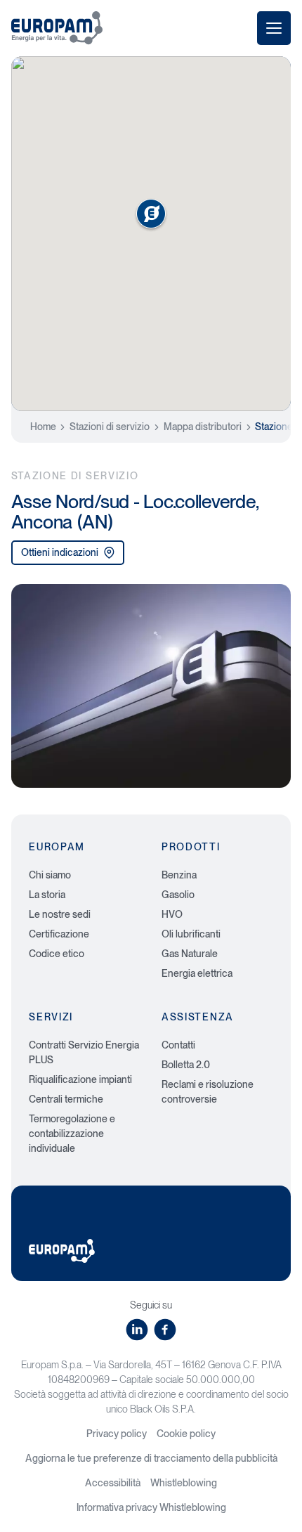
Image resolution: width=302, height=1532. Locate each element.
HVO (172, 914)
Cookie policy (186, 1433)
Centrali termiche (66, 1099)
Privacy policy (116, 1433)
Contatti (178, 1045)
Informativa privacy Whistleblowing (151, 1507)
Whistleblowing (183, 1482)
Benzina (179, 875)
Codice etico (56, 953)
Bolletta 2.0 (186, 1064)
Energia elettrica (197, 973)
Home (43, 426)
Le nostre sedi (60, 914)
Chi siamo (50, 875)
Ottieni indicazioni (59, 552)
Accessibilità (112, 1482)
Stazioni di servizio (110, 426)
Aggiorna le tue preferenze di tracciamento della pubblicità (151, 1458)
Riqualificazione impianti (80, 1079)
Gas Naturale (190, 953)
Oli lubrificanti (191, 934)
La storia (47, 894)
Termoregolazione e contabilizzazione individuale (72, 1133)
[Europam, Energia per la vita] (57, 27)
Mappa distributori (203, 426)
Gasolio (178, 894)
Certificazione (59, 934)
